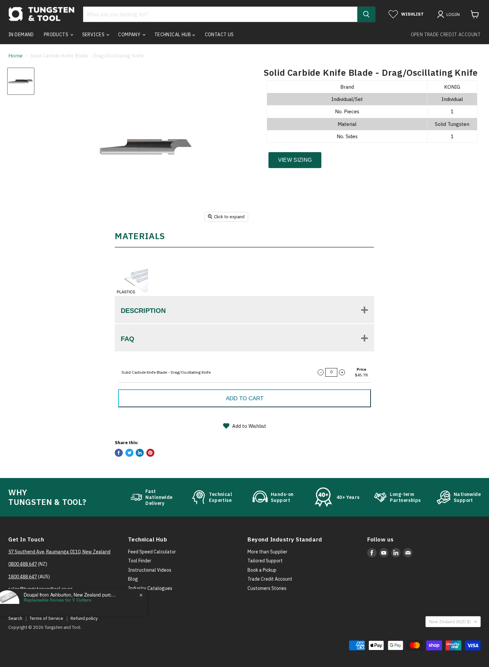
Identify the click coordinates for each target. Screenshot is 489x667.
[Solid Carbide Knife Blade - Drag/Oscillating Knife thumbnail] (21, 81)
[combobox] (220, 14)
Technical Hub (173, 35)
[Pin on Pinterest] (150, 453)
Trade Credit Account (269, 579)
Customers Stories (266, 588)
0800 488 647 (22, 564)
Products (57, 35)
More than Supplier (267, 552)
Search (15, 618)
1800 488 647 (22, 577)
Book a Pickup (261, 570)
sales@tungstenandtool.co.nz (40, 589)
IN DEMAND (21, 35)
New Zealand (450, 621)
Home (15, 55)
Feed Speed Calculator (152, 552)
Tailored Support (265, 561)
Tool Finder (139, 561)
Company (129, 35)
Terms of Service (46, 618)
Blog (133, 579)
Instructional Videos (149, 570)
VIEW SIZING (295, 160)
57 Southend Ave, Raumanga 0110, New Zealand (59, 552)
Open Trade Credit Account (446, 35)
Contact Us (219, 35)
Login (453, 14)
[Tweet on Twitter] (129, 453)
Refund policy (84, 618)
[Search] (366, 14)
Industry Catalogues (150, 588)
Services (94, 35)
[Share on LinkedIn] (140, 453)
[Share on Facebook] (119, 453)
